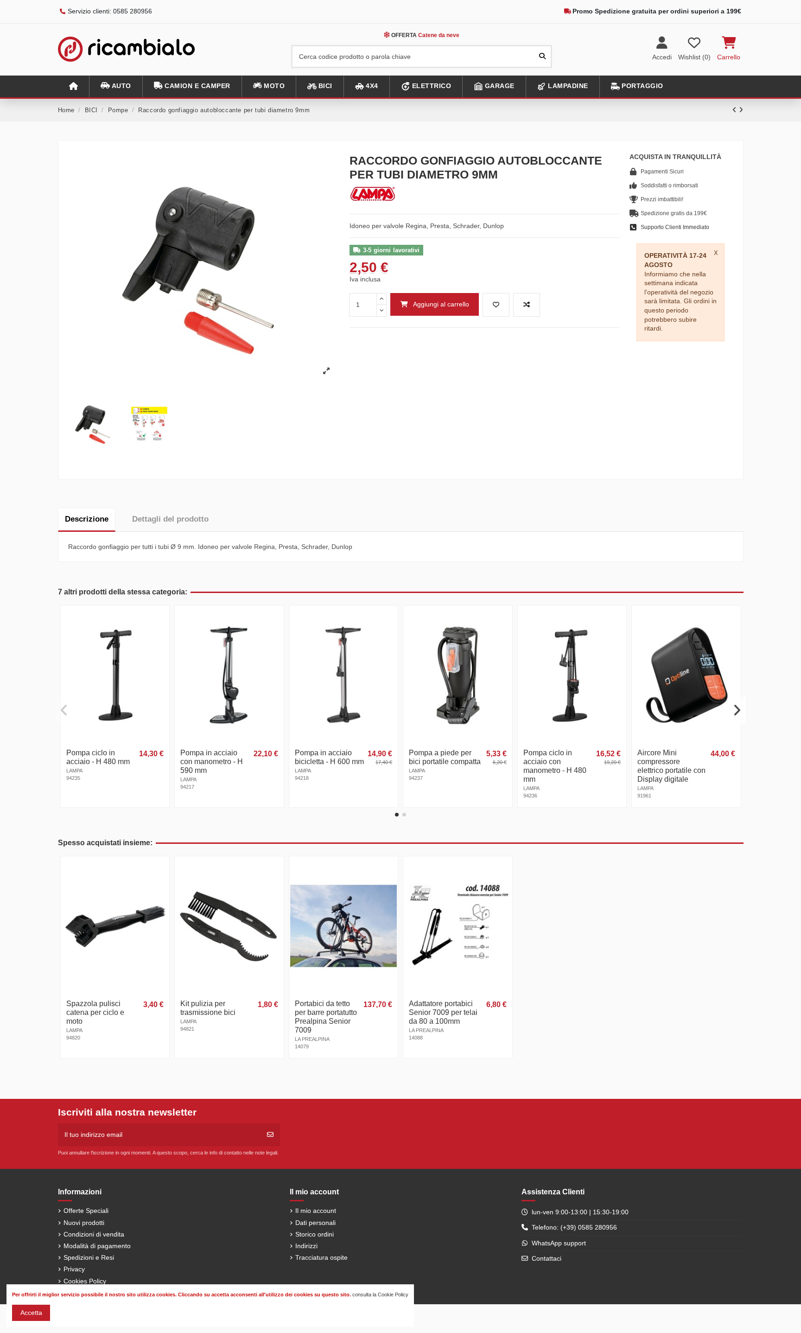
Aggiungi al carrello (441, 304)
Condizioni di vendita (94, 1234)
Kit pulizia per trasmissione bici (207, 1008)
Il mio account (315, 1210)
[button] (115, 86)
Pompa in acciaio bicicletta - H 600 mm (329, 757)
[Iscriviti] (270, 1134)
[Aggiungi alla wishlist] (496, 305)
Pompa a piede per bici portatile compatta (445, 757)
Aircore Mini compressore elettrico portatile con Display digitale (671, 766)
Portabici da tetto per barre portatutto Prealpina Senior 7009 (326, 1017)
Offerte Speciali (86, 1210)
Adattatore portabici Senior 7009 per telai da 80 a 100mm (443, 1012)
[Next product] (741, 110)
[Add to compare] (526, 305)
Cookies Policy (85, 1281)
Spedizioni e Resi (89, 1257)
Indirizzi (306, 1246)
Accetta (31, 1312)
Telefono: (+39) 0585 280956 (574, 1227)
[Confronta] (161, 636)
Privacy (74, 1269)
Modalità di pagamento (97, 1246)
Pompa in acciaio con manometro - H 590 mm (211, 761)
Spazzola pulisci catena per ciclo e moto (95, 1012)
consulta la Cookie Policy (380, 1294)
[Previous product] (735, 110)
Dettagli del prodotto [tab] (170, 519)
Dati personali (315, 1222)
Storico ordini (314, 1234)
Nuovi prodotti (84, 1222)
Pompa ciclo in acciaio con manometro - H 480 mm (554, 766)
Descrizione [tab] (86, 519)
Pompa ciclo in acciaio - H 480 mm (98, 757)
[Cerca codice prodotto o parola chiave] (542, 56)
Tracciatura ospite (321, 1257)
